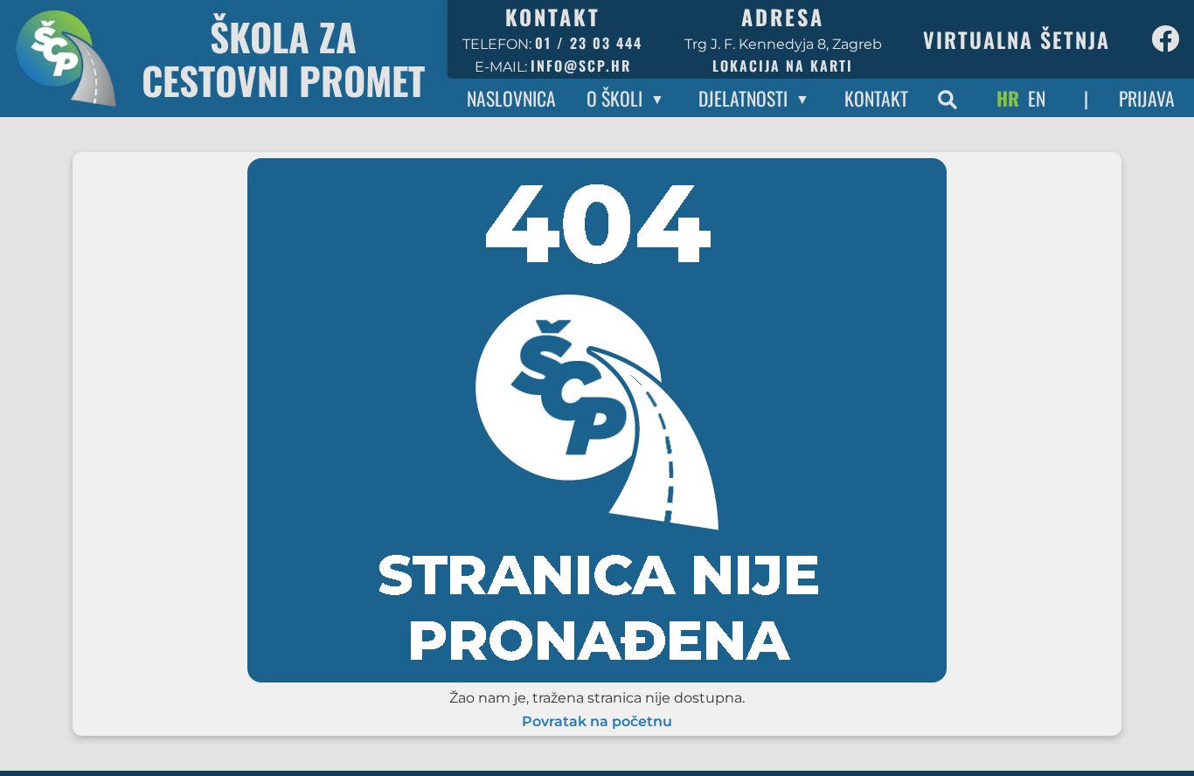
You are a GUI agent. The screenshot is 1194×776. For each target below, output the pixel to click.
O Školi (614, 98)
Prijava (1147, 98)
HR (1007, 98)
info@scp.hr (581, 65)
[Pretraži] (947, 98)
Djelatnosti (743, 98)
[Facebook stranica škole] (1165, 39)
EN (1036, 98)
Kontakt (876, 98)
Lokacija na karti (782, 65)
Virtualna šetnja (1016, 39)
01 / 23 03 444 (588, 42)
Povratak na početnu (597, 722)
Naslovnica (511, 98)
